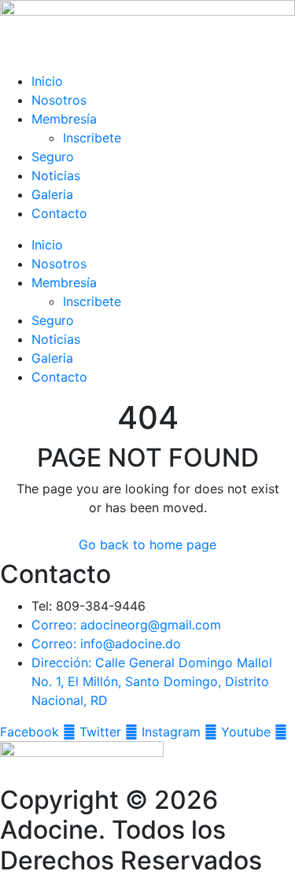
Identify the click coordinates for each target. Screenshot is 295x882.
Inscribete (92, 138)
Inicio (47, 81)
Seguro (52, 156)
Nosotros (59, 100)
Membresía (64, 119)
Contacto (59, 213)
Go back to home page (147, 544)
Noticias (55, 175)
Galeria (52, 194)
